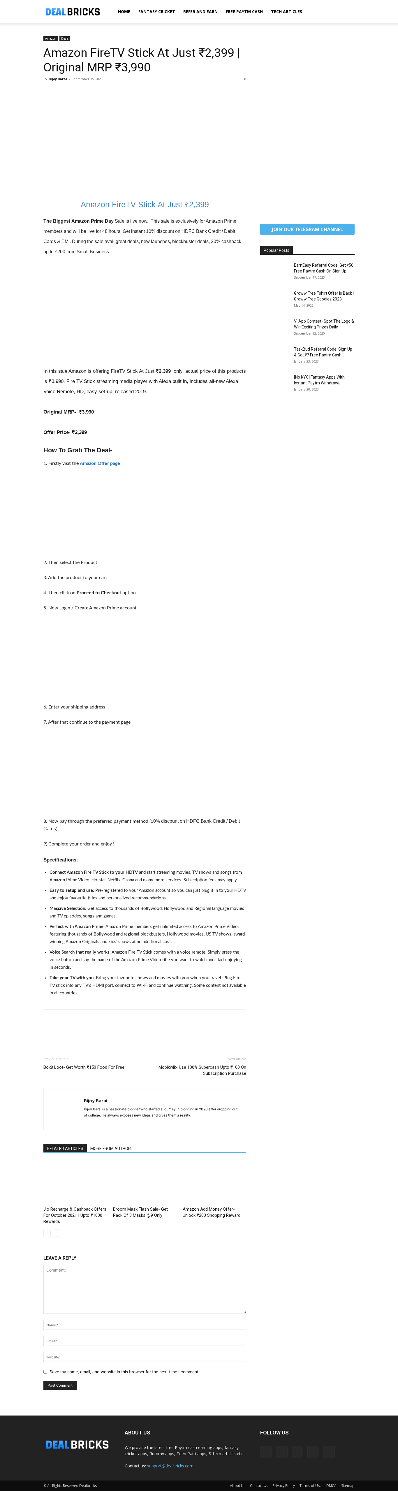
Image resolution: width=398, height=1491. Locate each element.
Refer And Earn (200, 11)
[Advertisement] (144, 149)
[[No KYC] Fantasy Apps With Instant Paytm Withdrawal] (274, 384)
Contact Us (259, 1485)
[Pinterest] (76, 92)
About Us (237, 1485)
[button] (348, 12)
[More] (103, 92)
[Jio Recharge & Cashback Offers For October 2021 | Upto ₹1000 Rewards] (75, 1182)
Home (124, 11)
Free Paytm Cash (244, 11)
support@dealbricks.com (170, 1466)
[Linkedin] (282, 1451)
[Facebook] (49, 92)
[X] (62, 92)
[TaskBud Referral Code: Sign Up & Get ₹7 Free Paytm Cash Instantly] (274, 356)
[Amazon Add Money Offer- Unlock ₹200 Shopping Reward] (214, 1182)
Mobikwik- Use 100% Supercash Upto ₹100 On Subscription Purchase (202, 1070)
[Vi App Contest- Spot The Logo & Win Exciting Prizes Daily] (274, 328)
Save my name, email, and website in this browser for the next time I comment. (125, 1371)
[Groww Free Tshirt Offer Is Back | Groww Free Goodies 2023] (274, 300)
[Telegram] (297, 1451)
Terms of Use (311, 1485)
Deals (64, 38)
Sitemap (348, 1485)
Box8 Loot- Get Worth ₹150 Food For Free (83, 1067)
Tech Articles (286, 11)
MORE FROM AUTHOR (110, 1148)
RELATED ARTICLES (65, 1148)
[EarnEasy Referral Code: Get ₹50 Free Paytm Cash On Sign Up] (274, 272)
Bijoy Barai (58, 79)
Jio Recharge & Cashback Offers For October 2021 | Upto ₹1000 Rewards (74, 1215)
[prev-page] (47, 1233)
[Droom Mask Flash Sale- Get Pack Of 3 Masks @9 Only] (145, 1182)
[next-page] (56, 1233)
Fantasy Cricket (156, 11)
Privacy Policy (284, 1485)
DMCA (331, 1485)
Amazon (50, 38)
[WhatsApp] (89, 92)
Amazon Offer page (100, 463)
